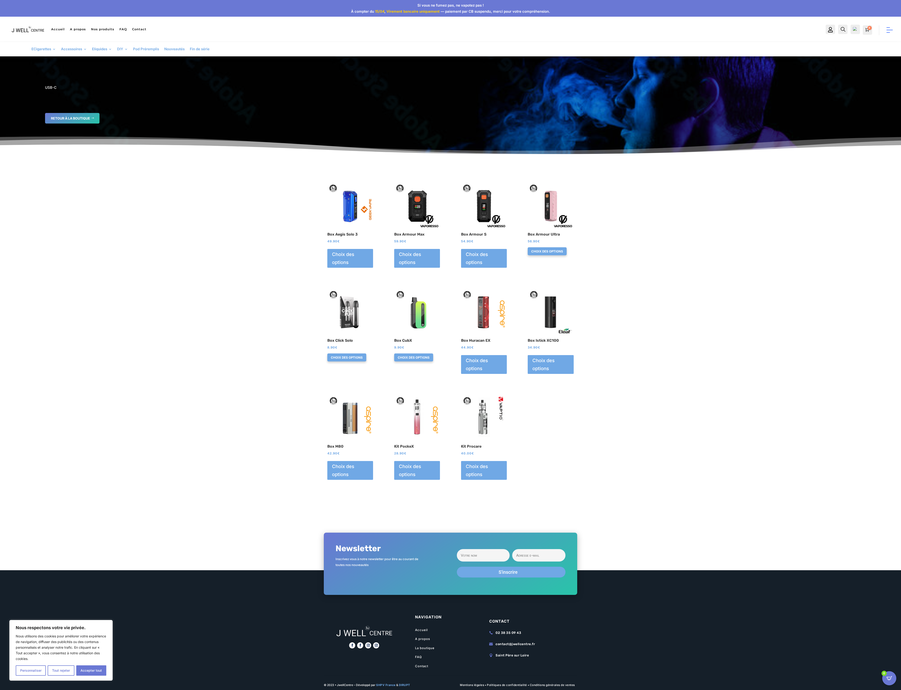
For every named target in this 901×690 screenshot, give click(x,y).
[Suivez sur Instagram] (368, 645)
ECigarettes (41, 49)
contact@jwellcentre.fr (515, 644)
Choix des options (343, 258)
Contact (139, 29)
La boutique (425, 648)
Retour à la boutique (70, 118)
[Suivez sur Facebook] (352, 645)
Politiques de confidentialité (507, 685)
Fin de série (200, 49)
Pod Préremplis (146, 49)
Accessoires (71, 49)
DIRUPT (404, 685)
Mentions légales (472, 685)
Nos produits (102, 29)
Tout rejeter (61, 670)
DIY (120, 49)
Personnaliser (31, 670)
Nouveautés (174, 49)
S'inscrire (508, 572)
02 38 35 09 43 (508, 633)
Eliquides (99, 49)
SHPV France (386, 685)
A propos (78, 29)
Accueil (58, 29)
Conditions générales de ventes (552, 685)
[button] (341, 186)
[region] (61, 650)
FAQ (123, 29)
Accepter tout (91, 670)
